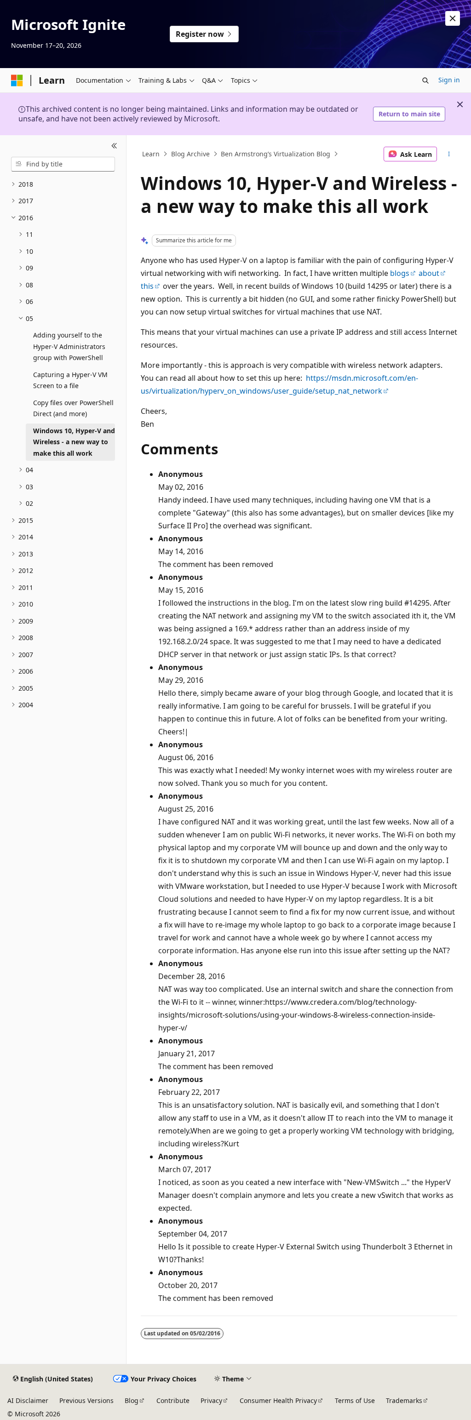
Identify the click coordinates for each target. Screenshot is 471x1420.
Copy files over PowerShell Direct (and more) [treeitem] (73, 408)
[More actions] (449, 154)
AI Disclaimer (27, 1400)
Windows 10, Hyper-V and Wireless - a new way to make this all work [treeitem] (74, 442)
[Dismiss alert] (452, 18)
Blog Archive (190, 153)
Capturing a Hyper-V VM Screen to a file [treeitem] (70, 380)
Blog (131, 1400)
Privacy (211, 1400)
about (429, 273)
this (147, 286)
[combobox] (63, 164)
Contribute (173, 1400)
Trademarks (404, 1400)
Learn (151, 153)
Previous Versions (86, 1400)
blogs (399, 273)
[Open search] (425, 80)
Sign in (449, 79)
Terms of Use (355, 1400)
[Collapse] (114, 146)
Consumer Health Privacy (278, 1400)
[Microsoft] (17, 80)
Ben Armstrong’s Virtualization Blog (275, 153)
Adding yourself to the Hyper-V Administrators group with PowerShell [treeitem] (69, 346)
